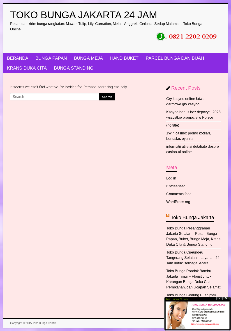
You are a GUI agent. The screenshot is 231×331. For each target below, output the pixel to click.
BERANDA (17, 58)
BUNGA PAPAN (51, 58)
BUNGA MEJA (88, 58)
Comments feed (179, 194)
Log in (171, 178)
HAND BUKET (124, 58)
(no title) (172, 125)
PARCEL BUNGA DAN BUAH (175, 58)
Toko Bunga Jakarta (192, 217)
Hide (219, 298)
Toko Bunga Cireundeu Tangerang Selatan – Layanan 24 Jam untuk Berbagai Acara (192, 257)
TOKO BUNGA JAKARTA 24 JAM (83, 14)
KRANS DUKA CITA (27, 68)
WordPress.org (178, 202)
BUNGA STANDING (74, 68)
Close (226, 298)
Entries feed (175, 186)
